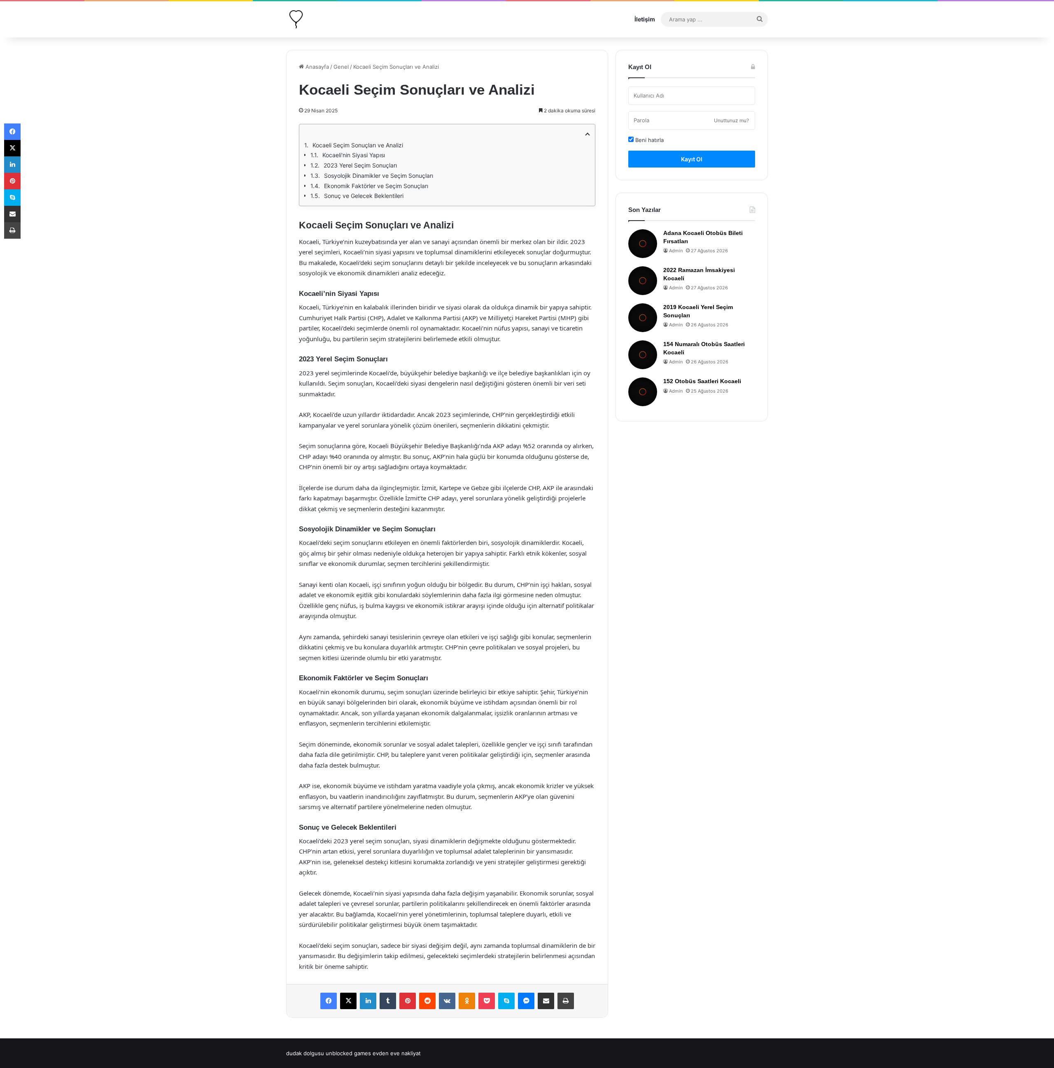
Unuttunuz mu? (731, 120)
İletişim (644, 19)
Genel (341, 66)
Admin (676, 251)
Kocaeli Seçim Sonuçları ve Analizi (357, 145)
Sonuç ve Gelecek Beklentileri (363, 195)
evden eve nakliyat (397, 1053)
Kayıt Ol (691, 159)
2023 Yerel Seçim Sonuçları (360, 165)
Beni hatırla (649, 140)
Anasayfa (316, 66)
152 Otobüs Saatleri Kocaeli (702, 381)
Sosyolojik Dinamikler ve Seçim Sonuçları (378, 175)
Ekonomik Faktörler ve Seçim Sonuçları (376, 185)
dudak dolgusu (305, 1053)
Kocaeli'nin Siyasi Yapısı (353, 154)
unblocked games (348, 1053)
